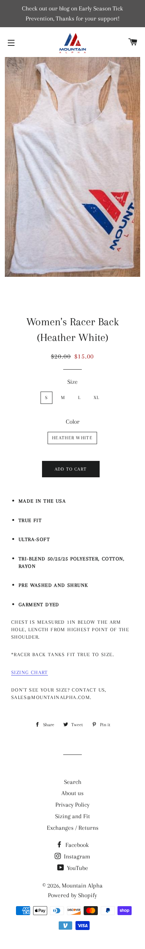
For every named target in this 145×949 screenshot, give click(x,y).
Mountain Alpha (82, 885)
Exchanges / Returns (73, 827)
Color (73, 421)
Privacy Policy (72, 804)
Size (72, 381)
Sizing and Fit (72, 816)
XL (97, 397)
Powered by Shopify (72, 895)
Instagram (76, 856)
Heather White (72, 437)
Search (72, 781)
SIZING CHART (29, 672)
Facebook (76, 844)
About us (72, 793)
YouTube (76, 868)
